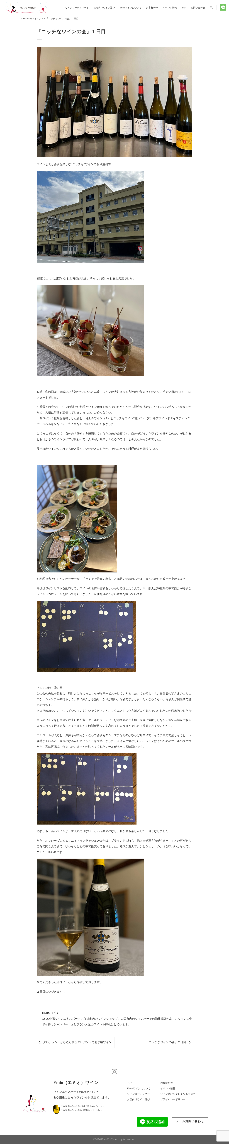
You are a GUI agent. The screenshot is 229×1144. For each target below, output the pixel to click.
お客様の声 (152, 7)
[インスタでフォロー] (114, 1072)
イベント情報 (170, 7)
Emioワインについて (131, 7)
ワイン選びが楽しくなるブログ (177, 1093)
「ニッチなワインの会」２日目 (166, 1042)
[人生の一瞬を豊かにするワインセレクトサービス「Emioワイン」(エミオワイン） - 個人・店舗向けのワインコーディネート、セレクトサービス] (29, 7)
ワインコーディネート (77, 7)
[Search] (211, 7)
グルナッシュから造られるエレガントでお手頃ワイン (77, 1042)
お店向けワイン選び (104, 7)
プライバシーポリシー (172, 1099)
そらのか (56, 578)
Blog (184, 7)
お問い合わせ (198, 7)
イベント (39, 18)
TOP (23, 18)
